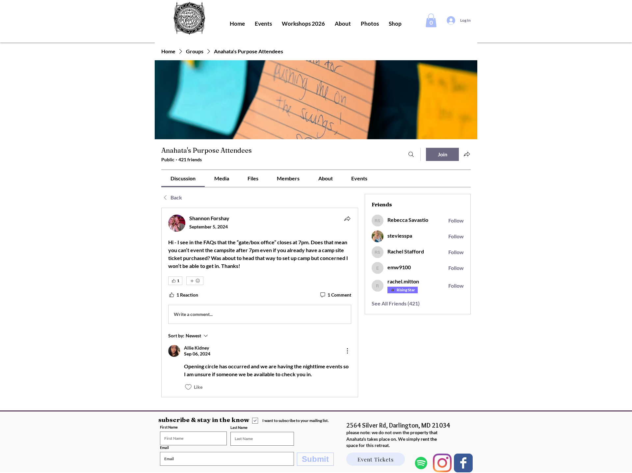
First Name (169, 427)
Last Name (239, 427)
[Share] (347, 219)
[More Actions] (347, 351)
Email (164, 447)
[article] (259, 302)
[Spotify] (421, 463)
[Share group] (467, 154)
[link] (183, 178)
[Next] (463, 463)
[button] (431, 20)
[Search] (411, 154)
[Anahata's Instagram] (442, 463)
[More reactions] (194, 280)
